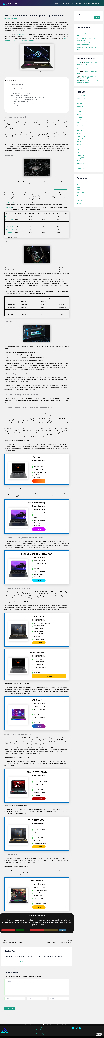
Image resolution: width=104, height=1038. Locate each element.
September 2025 (81, 95)
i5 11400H (7, 223)
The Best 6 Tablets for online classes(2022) (51, 956)
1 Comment (7, 961)
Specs (78, 198)
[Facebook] (73, 1028)
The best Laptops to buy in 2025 (85, 31)
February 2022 (80, 155)
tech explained (95, 3)
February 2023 (80, 125)
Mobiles (67, 3)
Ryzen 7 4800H (9, 226)
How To (62, 3)
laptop (57, 3)
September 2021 (81, 168)
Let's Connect (13, 108)
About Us (38, 1032)
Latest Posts (39, 1030)
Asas (78, 67)
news (80, 3)
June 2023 (79, 114)
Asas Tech (12, 3)
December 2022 (81, 130)
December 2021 (81, 160)
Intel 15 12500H (9, 233)
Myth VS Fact (74, 3)
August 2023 (80, 109)
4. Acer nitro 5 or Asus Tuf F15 (21, 103)
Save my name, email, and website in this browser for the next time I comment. (24, 1004)
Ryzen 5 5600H (9, 220)
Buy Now (39, 481)
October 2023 (80, 106)
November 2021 (81, 163)
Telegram (62, 930)
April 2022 (79, 149)
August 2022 (80, 139)
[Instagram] (80, 1028)
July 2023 (79, 111)
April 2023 (79, 120)
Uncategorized (80, 203)
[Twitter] (76, 1028)
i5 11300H (7, 216)
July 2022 (79, 141)
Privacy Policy (40, 1034)
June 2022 (79, 144)
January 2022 (80, 158)
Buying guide (87, 3)
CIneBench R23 (10, 202)
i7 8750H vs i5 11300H (60, 189)
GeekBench (9, 207)
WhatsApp (19, 930)
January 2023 (80, 128)
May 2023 (79, 117)
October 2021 (80, 166)
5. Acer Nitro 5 (16, 106)
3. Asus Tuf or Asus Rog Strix (20, 101)
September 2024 (81, 98)
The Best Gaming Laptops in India (19, 95)
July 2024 (79, 103)
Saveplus (79, 62)
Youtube (37, 930)
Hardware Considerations (16, 84)
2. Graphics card (17, 89)
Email (51, 930)
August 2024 (80, 101)
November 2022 (81, 133)
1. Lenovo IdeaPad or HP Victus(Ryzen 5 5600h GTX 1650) (28, 97)
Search (78, 14)
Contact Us (39, 1028)
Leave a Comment (42, 958)
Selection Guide (20, 34)
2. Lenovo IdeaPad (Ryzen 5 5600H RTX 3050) (25, 99)
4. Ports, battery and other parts (21, 93)
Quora (8, 930)
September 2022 (81, 136)
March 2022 (80, 152)
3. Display (15, 91)
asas (78, 80)
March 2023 (80, 122)
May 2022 (79, 147)
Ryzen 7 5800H (9, 229)
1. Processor (16, 86)
